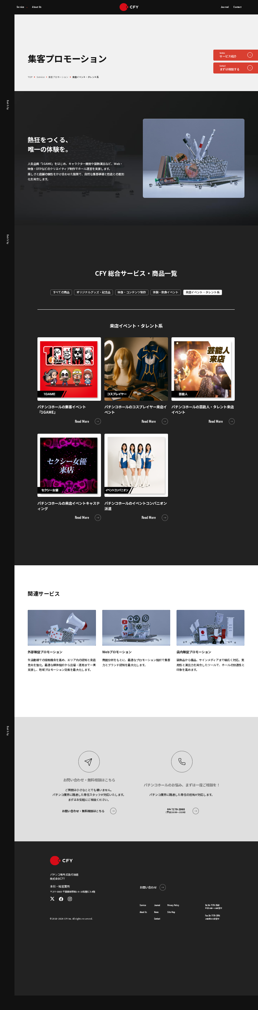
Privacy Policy (173, 905)
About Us (143, 912)
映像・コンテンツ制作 (132, 292)
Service (143, 905)
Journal (157, 905)
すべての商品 (61, 292)
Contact (157, 918)
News (156, 912)
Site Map (171, 912)
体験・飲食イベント (165, 292)
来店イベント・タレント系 (203, 292)
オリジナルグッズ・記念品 (93, 292)
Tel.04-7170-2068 (212, 905)
